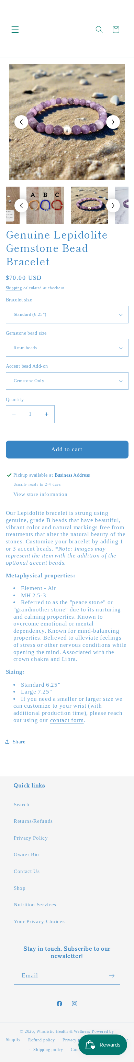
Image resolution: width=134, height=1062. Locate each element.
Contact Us (27, 871)
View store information (40, 494)
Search (22, 804)
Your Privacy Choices (39, 921)
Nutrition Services (35, 904)
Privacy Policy (31, 838)
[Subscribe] (111, 976)
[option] (67, 122)
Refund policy (41, 1040)
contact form (67, 720)
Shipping (14, 288)
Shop (20, 888)
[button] (15, 29)
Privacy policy (76, 1040)
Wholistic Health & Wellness (63, 1031)
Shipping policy (48, 1049)
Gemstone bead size (26, 333)
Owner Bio (26, 854)
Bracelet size (19, 299)
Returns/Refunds (33, 821)
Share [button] (19, 741)
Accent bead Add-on (27, 366)
